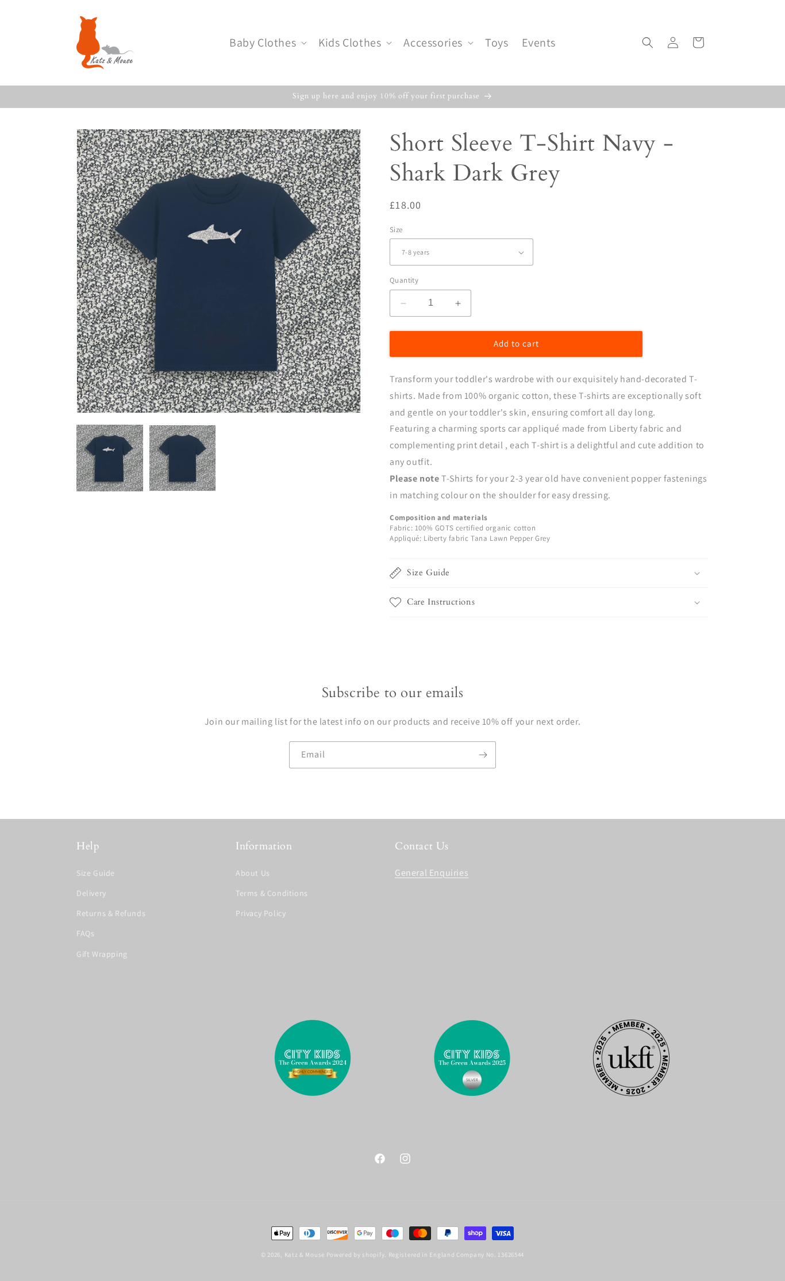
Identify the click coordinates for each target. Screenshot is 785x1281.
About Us (253, 873)
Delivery (91, 893)
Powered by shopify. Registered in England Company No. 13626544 (425, 1255)
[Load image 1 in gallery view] (109, 458)
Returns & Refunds (110, 913)
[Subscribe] (482, 754)
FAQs (85, 933)
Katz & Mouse (304, 1255)
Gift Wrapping (102, 954)
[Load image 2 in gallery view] (182, 458)
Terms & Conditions (272, 893)
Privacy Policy (261, 913)
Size (396, 229)
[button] (266, 42)
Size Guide (95, 873)
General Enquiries (431, 873)
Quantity (404, 281)
